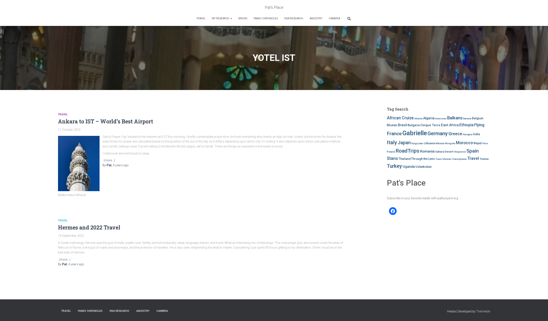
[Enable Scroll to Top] (539, 312)
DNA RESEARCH (293, 18)
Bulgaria (414, 125)
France (394, 133)
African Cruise (400, 118)
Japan (404, 142)
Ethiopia (466, 125)
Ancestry (316, 18)
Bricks (242, 18)
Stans (392, 158)
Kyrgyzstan (417, 143)
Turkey (394, 166)
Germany (437, 133)
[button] (231, 18)
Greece (455, 133)
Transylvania (459, 159)
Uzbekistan (423, 167)
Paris (485, 143)
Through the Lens (423, 158)
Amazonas (441, 118)
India (476, 134)
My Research (221, 18)
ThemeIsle (483, 311)
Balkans (455, 117)
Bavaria (467, 118)
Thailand (405, 158)
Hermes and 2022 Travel (89, 227)
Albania (418, 118)
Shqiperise (460, 151)
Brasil (402, 125)
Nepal (478, 143)
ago (121, 165)
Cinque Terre (430, 125)
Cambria (334, 18)
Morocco (464, 142)
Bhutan (392, 125)
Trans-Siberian (443, 159)
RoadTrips (407, 151)
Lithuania (429, 143)
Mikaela (440, 143)
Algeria (429, 118)
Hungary (467, 134)
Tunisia (484, 158)
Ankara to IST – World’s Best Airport (105, 121)
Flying (479, 125)
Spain (472, 151)
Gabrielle (414, 133)
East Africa (450, 125)
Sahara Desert (444, 151)
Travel (201, 18)
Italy (392, 142)
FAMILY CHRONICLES (266, 18)
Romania (427, 151)
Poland (391, 151)
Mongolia (450, 143)
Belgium (477, 118)
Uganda (409, 167)
